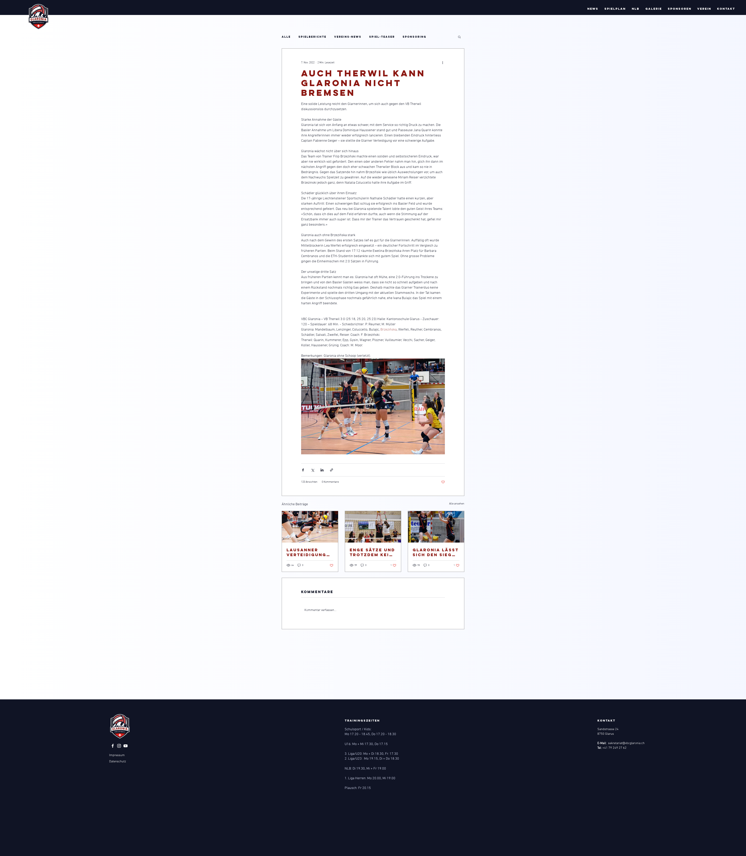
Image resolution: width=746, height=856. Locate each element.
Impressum (117, 755)
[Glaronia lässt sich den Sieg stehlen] (436, 527)
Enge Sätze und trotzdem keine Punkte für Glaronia (373, 552)
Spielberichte (312, 36)
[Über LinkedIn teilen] (322, 470)
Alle (286, 36)
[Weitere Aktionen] (442, 62)
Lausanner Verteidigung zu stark (306, 552)
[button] (592, 9)
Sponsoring (414, 36)
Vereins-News (347, 36)
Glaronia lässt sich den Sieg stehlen (436, 552)
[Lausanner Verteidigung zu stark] (310, 527)
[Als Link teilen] (331, 470)
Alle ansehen (456, 503)
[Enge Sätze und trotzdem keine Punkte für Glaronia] (373, 527)
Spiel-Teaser (382, 36)
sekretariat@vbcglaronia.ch (626, 743)
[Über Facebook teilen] (303, 470)
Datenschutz (117, 762)
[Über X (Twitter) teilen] (312, 470)
